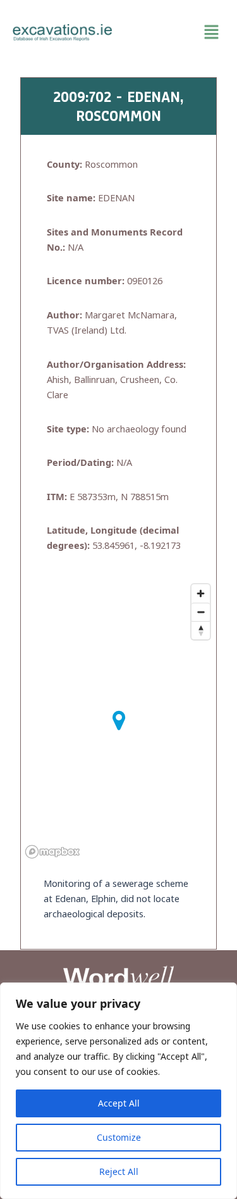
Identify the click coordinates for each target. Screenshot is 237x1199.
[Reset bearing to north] (200, 630)
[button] (175, 32)
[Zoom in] (200, 593)
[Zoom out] (200, 612)
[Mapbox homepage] (52, 851)
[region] (118, 1090)
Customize (119, 1137)
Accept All (119, 1103)
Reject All (118, 1171)
